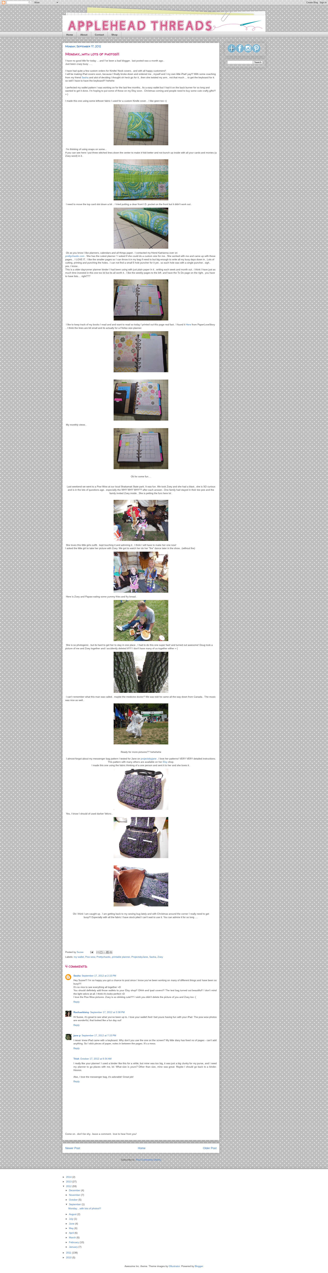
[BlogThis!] (101, 952)
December (75, 1190)
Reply (76, 1001)
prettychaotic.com (74, 256)
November (75, 1195)
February (74, 1242)
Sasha (85, 77)
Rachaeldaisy (81, 1012)
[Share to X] (104, 952)
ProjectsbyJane (139, 956)
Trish (76, 1058)
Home (69, 34)
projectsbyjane (148, 758)
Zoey (160, 956)
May (71, 1228)
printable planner (121, 956)
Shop (114, 34)
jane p (77, 1035)
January (73, 1246)
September (75, 1204)
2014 (69, 1177)
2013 (69, 1181)
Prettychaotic (104, 956)
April (71, 1232)
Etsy (165, 761)
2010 (69, 1257)
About (83, 34)
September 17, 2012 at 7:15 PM (99, 1035)
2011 (69, 1252)
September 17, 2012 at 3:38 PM (107, 1012)
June (72, 1223)
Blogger (199, 1266)
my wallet (79, 956)
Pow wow (90, 956)
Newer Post (72, 1148)
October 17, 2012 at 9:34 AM (96, 1058)
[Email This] (98, 952)
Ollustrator (174, 1266)
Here (188, 324)
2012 (69, 1186)
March (73, 1237)
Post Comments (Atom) (148, 1159)
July (71, 1218)
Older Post (210, 1148)
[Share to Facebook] (107, 952)
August (73, 1214)
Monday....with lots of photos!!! (84, 1208)
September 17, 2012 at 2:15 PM (99, 975)
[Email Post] (91, 952)
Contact (99, 34)
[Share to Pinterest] (111, 952)
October (73, 1199)
